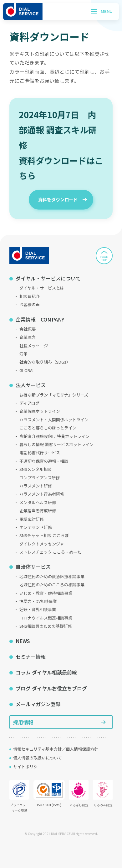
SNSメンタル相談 (35, 469)
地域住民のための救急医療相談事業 (51, 576)
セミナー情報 (31, 656)
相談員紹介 (29, 296)
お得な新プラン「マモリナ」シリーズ (53, 395)
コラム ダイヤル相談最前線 (46, 672)
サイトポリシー (27, 766)
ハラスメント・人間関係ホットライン (54, 420)
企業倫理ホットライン (39, 411)
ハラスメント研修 (35, 486)
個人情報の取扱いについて (37, 758)
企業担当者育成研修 (37, 511)
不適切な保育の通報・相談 (43, 461)
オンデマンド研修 (35, 527)
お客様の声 (29, 304)
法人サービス (31, 385)
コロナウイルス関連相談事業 (45, 618)
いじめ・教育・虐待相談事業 (45, 593)
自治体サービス (33, 566)
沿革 (23, 354)
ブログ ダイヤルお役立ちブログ (51, 688)
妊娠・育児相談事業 (37, 609)
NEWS (23, 641)
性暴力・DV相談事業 (38, 601)
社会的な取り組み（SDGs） (44, 362)
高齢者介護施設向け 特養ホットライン (54, 436)
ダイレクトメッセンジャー (43, 544)
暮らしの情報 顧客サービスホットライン (56, 444)
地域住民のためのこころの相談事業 (51, 585)
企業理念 (27, 337)
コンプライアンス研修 (39, 478)
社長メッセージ (33, 346)
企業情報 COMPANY (40, 319)
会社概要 (27, 329)
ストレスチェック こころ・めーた (50, 552)
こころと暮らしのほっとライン (47, 428)
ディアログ (29, 403)
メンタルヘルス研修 (37, 502)
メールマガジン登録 (38, 704)
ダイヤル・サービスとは (41, 288)
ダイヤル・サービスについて (48, 278)
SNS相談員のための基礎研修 (45, 626)
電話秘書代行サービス (39, 452)
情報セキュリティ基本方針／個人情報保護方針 (55, 749)
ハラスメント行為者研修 (41, 494)
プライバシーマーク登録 (19, 807)
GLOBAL (27, 370)
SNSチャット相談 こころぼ (44, 535)
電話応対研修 (31, 519)
